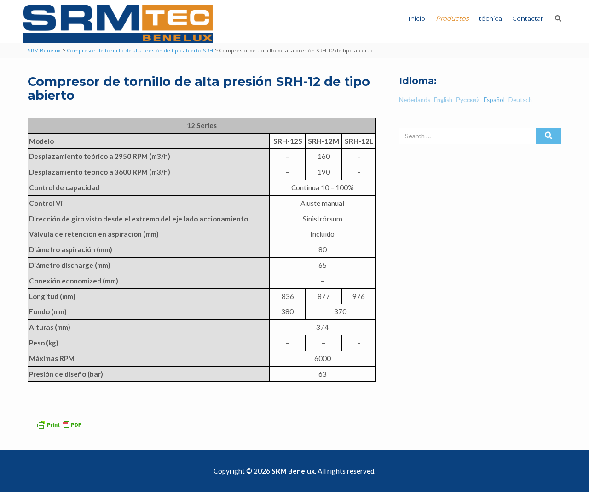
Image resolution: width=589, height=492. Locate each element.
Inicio (416, 18)
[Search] (548, 136)
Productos (452, 18)
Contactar (527, 18)
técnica (490, 18)
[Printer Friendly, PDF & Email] (60, 423)
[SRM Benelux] (118, 24)
